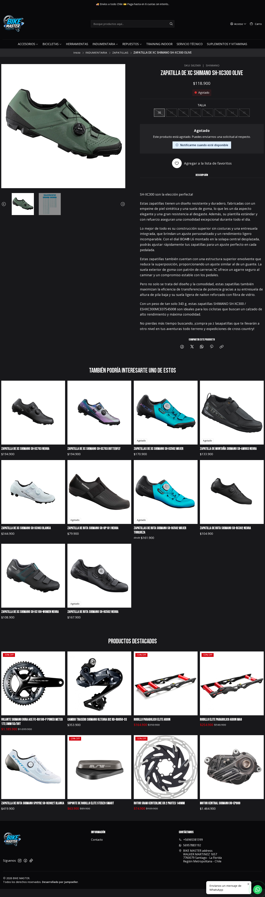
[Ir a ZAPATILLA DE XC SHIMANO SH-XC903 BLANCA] (33, 492)
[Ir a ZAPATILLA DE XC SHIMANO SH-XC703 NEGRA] (33, 413)
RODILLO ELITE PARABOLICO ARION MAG (221, 719)
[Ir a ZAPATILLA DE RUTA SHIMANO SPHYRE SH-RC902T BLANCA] (33, 767)
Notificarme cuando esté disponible (204, 145)
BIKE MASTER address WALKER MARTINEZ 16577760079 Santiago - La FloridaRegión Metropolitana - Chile (202, 856)
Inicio (76, 52)
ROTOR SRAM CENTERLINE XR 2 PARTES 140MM (159, 803)
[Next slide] (122, 204)
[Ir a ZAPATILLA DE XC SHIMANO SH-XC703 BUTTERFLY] (99, 413)
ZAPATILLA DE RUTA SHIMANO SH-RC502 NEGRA (92, 612)
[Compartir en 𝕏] (192, 347)
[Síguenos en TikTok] (31, 861)
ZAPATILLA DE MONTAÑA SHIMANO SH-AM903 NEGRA (228, 449)
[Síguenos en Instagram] (20, 861)
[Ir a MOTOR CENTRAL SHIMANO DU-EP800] (232, 767)
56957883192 (192, 845)
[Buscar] (171, 23)
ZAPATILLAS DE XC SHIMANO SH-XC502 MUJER (158, 449)
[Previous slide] (4, 204)
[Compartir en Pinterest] (211, 347)
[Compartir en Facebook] (182, 347)
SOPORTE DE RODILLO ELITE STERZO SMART (90, 803)
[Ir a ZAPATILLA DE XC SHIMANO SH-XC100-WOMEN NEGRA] (33, 576)
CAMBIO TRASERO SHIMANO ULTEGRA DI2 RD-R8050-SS (97, 719)
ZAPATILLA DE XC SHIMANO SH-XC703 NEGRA (25, 449)
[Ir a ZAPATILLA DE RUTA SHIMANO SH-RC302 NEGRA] (232, 492)
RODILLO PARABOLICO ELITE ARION (152, 719)
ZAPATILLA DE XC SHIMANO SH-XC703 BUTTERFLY (93, 449)
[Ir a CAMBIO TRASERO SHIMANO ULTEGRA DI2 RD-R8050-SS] (99, 683)
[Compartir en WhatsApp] (201, 347)
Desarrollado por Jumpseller (60, 882)
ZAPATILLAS (120, 52)
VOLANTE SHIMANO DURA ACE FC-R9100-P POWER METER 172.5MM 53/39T (32, 721)
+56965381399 (193, 840)
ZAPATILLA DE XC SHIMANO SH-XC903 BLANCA (26, 528)
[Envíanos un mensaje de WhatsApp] (257, 889)
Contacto (97, 840)
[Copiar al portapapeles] (221, 347)
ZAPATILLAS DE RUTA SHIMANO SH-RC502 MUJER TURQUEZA (160, 530)
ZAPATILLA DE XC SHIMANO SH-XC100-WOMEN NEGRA (30, 612)
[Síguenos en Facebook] (25, 861)
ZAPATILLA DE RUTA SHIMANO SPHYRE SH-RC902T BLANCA (32, 803)
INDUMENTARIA (96, 52)
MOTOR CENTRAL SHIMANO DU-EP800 (220, 803)
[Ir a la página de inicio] (13, 24)
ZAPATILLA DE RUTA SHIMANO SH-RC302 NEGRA (225, 528)
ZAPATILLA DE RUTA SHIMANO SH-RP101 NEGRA (92, 528)
